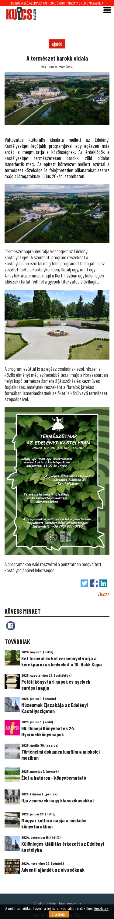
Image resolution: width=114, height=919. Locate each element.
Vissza (103, 594)
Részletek (101, 908)
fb (10, 625)
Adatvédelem (44, 903)
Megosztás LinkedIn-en (103, 583)
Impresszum (70, 903)
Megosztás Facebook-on (94, 583)
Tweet (84, 583)
